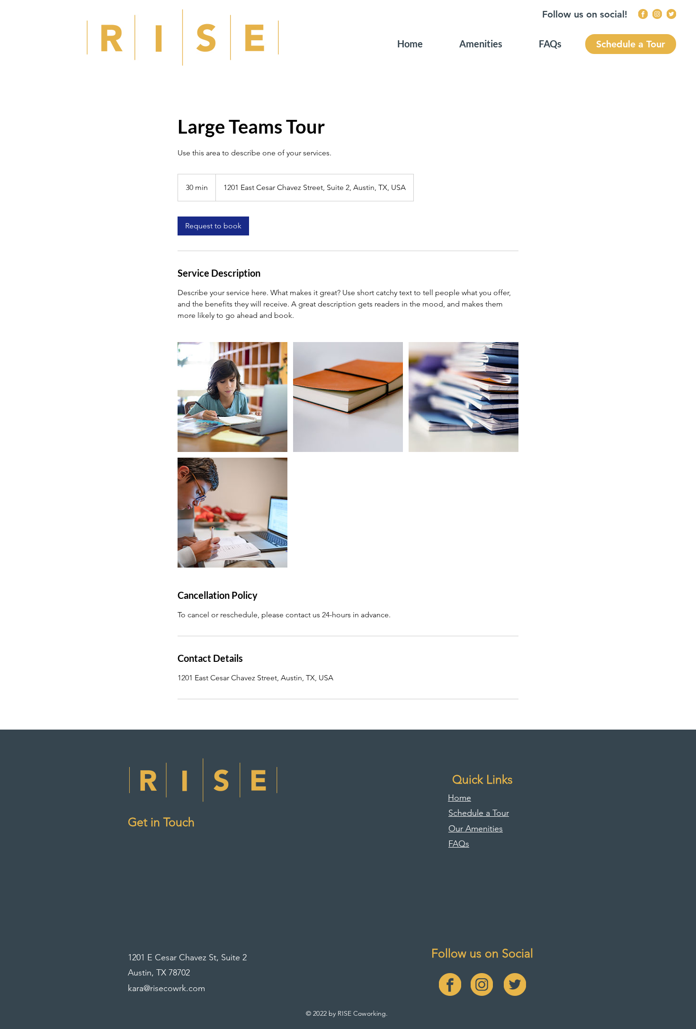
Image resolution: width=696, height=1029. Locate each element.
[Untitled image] (232, 397)
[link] (213, 226)
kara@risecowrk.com (166, 988)
